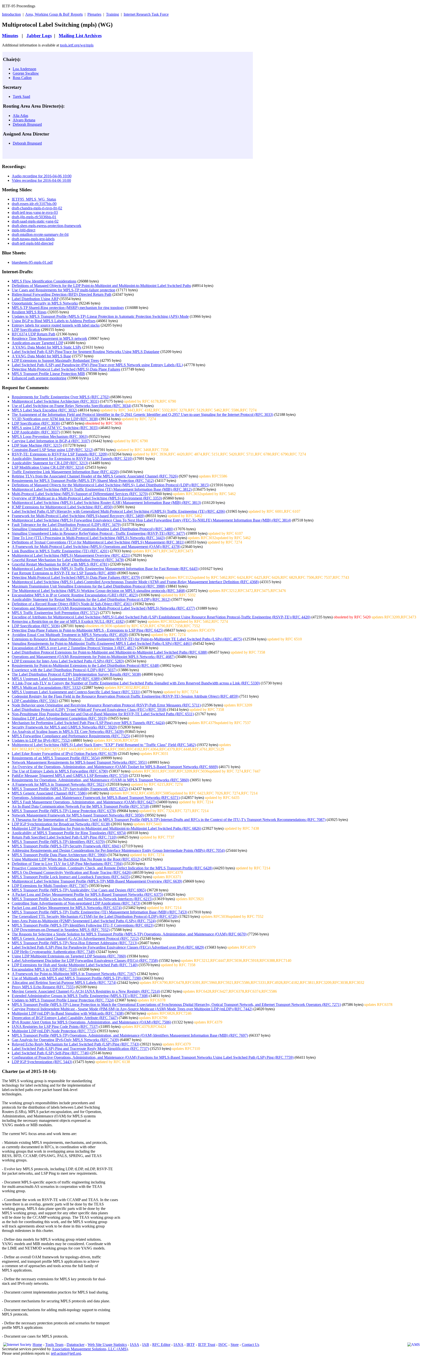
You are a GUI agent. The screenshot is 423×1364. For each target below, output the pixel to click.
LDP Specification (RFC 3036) (36, 423)
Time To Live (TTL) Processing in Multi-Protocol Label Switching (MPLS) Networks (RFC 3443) (88, 538)
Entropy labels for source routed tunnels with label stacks (56, 325)
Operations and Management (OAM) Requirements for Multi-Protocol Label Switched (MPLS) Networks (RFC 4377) (103, 608)
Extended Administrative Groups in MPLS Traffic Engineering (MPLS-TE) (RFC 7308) (80, 996)
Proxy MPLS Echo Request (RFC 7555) (43, 987)
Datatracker (75, 1344)
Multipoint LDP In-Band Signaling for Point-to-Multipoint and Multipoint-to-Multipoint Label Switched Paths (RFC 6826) (106, 828)
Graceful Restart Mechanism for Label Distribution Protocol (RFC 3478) (68, 560)
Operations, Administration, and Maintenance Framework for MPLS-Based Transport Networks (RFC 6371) (96, 798)
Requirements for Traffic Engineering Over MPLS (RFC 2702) (60, 397)
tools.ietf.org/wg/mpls (77, 45)
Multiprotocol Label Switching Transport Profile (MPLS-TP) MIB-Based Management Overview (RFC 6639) (97, 881)
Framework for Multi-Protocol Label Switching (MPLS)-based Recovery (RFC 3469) (78, 516)
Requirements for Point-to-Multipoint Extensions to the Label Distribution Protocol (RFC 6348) (85, 665)
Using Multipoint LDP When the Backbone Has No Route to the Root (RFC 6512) (76, 859)
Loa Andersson (24, 69)
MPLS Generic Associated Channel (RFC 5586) (49, 793)
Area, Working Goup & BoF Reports (54, 14)
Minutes (10, 35)
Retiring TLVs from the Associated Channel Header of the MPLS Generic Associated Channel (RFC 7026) (95, 476)
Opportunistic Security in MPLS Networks (45, 303)
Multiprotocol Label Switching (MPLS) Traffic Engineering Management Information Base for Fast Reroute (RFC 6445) (105, 569)
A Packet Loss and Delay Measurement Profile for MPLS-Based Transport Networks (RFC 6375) (87, 894)
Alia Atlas (20, 116)
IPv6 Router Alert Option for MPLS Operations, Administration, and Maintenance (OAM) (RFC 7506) (91, 1022)
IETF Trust (206, 1344)
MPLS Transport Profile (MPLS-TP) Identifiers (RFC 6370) (58, 842)
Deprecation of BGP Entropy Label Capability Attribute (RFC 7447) (65, 1018)
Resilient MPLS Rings (29, 312)
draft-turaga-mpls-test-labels (33, 239)
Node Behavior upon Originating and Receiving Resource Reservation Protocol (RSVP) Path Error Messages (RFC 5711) (106, 705)
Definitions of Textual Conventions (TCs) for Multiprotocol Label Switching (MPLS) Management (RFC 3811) (98, 542)
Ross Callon (22, 78)
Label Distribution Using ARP (35, 299)
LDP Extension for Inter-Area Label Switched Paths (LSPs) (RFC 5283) (68, 661)
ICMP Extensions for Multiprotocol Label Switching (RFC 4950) (62, 507)
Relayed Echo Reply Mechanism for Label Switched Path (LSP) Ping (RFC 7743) (75, 1044)
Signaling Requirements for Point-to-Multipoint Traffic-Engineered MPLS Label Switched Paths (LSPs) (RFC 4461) (102, 643)
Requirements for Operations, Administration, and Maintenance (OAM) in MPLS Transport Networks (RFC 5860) (100, 780)
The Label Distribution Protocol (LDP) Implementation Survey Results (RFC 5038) (76, 674)
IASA (134, 1344)
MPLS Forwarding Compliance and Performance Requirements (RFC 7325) (71, 736)
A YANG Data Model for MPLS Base (41, 356)
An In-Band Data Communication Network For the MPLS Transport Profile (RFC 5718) (80, 806)
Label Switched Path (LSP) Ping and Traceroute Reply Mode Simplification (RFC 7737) (80, 1048)
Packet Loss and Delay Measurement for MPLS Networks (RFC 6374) (67, 908)
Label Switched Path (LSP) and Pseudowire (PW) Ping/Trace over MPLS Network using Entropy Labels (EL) (97, 365)
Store (235, 1344)
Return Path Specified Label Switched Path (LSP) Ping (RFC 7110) (64, 837)
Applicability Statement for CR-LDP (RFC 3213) (50, 463)
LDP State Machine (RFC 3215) (37, 445)
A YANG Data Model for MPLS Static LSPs (46, 347)
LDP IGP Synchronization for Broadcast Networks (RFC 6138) (61, 824)
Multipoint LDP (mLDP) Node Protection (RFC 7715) (54, 1031)
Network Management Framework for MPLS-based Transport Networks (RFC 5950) (78, 815)
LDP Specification (26, 330)
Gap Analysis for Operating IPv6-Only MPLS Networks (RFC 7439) (65, 1040)
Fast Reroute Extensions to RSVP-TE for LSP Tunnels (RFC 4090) (64, 573)
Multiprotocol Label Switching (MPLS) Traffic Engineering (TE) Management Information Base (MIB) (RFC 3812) (102, 489)
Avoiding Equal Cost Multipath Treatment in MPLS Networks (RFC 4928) (70, 635)
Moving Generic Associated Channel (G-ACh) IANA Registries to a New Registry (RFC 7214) (86, 991)
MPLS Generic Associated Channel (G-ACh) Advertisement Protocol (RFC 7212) (75, 938)
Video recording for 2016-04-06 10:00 (41, 180)
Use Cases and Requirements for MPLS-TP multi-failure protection (63, 290)
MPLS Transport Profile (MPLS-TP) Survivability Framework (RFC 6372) (70, 789)
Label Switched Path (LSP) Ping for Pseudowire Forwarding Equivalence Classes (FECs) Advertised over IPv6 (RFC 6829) (108, 947)
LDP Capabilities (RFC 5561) (35, 701)
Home (37, 1344)
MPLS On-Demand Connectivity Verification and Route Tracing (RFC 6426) (71, 872)
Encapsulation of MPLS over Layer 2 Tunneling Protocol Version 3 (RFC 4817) (74, 648)
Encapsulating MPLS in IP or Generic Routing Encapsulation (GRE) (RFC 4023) (75, 595)
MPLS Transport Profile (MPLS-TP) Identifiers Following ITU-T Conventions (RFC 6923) (82, 925)
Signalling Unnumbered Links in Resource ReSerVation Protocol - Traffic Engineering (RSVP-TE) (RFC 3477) (98, 533)
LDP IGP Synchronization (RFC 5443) (42, 1062)
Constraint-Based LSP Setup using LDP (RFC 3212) (52, 450)
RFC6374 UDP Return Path (33, 334)
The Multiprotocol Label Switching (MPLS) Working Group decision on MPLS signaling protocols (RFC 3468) (98, 591)
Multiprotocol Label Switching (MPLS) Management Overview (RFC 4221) (71, 555)
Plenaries (94, 14)
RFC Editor (161, 1344)
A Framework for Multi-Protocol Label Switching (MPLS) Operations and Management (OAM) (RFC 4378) (96, 547)
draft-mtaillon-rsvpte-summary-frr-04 (40, 234)
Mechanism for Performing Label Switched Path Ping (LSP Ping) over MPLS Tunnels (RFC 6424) (88, 723)
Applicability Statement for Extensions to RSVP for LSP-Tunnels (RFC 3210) (72, 458)
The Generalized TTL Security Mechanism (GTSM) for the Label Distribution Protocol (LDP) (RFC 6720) (94, 916)
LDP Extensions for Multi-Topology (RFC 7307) (50, 886)
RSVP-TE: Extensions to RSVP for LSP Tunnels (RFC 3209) (59, 454)
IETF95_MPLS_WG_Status (34, 199)
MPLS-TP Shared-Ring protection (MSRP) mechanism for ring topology (68, 308)
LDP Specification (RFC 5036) (36, 626)
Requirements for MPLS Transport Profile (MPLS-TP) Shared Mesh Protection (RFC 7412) (83, 480)
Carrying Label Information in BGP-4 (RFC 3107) (51, 441)
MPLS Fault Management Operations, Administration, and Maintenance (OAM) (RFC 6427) (83, 802)
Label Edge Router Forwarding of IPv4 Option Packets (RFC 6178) (64, 753)
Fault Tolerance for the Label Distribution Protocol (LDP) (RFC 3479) (66, 525)
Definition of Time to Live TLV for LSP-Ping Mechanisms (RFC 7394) (67, 864)
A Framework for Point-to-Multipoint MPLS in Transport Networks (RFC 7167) (74, 974)
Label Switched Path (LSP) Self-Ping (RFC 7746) (50, 1053)
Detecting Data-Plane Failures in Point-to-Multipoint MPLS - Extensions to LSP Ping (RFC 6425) (87, 630)
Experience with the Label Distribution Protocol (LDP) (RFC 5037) (64, 670)
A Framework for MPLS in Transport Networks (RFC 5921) (59, 784)
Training (112, 14)
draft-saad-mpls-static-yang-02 (35, 221)
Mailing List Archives (80, 35)
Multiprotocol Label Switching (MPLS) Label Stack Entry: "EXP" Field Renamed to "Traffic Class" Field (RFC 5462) (104, 745)
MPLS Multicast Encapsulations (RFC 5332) (46, 687)
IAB (145, 1344)
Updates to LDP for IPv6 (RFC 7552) (41, 740)
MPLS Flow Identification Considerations (44, 281)
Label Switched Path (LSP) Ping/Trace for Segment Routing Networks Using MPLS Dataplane (85, 352)
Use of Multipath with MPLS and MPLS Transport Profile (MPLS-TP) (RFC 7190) (76, 978)
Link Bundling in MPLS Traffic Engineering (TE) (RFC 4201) (60, 551)
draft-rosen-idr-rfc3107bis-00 (34, 204)
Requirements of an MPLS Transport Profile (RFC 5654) (56, 758)
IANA (178, 1344)
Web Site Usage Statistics (107, 1344)
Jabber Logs (39, 35)
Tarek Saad (21, 96)
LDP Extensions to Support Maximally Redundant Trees (55, 360)
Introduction (11, 14)
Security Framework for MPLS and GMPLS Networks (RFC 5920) (64, 727)
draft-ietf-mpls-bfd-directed (32, 243)
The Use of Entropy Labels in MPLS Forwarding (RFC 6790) (60, 771)
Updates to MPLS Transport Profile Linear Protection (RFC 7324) (63, 1000)
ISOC (222, 1344)
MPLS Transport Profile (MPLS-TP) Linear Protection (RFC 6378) (64, 811)
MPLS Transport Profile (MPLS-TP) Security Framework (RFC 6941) (66, 846)
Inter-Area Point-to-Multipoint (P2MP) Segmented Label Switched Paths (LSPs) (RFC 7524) (84, 921)
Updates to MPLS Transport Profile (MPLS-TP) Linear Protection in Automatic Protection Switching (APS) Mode (100, 316)
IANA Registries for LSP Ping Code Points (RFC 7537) (55, 1026)
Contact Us (250, 1344)
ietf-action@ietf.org (66, 1353)
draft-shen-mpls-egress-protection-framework (46, 226)
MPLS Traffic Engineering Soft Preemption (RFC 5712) (55, 613)
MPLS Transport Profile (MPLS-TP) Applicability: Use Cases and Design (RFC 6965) (79, 890)
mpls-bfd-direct (23, 230)
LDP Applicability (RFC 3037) (36, 432)
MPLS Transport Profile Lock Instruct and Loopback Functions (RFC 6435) (71, 877)
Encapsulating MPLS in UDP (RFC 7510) (44, 969)
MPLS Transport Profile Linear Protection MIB (48, 374)
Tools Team (54, 1344)
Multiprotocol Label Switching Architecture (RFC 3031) (55, 401)
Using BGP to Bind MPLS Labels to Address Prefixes (53, 321)
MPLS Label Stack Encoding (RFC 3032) (44, 410)
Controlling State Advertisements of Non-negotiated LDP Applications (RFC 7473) (76, 903)
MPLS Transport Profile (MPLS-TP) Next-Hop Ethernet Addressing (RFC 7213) (74, 943)
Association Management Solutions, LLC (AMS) (90, 1349)
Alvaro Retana (24, 120)
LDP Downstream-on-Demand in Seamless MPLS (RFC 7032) (61, 930)
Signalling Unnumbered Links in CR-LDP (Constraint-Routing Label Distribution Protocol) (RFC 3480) (92, 529)
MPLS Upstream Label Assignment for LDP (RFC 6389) (56, 679)
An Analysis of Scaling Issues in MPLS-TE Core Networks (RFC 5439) (68, 731)
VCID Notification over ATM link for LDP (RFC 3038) (55, 419)
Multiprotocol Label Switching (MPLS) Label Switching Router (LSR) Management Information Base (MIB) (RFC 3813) (106, 502)
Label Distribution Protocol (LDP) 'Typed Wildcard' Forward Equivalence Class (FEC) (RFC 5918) (89, 709)
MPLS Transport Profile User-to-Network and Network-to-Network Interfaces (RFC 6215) (82, 899)
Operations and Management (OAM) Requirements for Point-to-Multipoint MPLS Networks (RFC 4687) (93, 657)
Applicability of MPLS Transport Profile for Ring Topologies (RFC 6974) (69, 833)
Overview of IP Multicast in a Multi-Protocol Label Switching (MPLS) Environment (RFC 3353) (87, 498)
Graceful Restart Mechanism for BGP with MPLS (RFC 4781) (60, 564)
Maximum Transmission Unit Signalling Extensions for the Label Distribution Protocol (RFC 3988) (88, 586)
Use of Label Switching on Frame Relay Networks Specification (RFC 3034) (71, 406)
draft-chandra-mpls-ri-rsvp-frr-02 (37, 208)
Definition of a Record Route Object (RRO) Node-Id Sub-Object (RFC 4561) (72, 604)
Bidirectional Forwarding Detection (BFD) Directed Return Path (61, 294)
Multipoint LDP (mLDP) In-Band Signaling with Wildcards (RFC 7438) (68, 1013)
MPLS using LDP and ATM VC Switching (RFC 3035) (55, 428)
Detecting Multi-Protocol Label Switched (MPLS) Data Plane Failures (66, 369)
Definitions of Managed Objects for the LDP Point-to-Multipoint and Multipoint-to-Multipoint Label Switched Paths (101, 286)
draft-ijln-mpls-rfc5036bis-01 (34, 217)
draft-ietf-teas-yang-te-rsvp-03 (35, 212)
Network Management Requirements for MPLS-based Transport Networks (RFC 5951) (79, 762)
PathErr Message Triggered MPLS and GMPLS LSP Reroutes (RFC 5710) (70, 775)
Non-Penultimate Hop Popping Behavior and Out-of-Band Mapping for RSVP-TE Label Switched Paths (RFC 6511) (103, 714)
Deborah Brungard (27, 124)
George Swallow (26, 73)
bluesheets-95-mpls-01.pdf (32, 262)
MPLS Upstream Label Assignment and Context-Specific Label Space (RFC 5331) (76, 692)
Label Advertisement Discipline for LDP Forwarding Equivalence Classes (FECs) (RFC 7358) (85, 960)
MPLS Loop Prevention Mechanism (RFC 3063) (50, 436)
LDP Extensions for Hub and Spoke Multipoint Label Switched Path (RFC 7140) (75, 965)
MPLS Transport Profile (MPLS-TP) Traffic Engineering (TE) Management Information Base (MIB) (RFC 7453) (99, 912)
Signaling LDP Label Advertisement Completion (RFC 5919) (59, 718)
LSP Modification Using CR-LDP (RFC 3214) (48, 467)
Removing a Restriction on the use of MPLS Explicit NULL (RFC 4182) (68, 621)
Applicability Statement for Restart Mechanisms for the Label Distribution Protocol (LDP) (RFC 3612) (91, 599)
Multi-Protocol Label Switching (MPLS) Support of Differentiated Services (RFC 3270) (80, 494)
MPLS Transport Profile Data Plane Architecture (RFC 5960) (59, 855)
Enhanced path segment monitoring (39, 378)
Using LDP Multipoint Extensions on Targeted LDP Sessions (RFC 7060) (69, 956)
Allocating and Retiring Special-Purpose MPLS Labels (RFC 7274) (64, 982)
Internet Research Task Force (146, 14)
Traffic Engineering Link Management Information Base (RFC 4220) (65, 472)
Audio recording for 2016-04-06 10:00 (41, 176)
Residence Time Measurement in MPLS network (49, 338)
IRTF (191, 1344)
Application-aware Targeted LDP (37, 343)
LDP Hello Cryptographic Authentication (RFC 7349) (53, 952)
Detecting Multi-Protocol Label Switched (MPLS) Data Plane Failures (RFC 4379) (76, 577)
